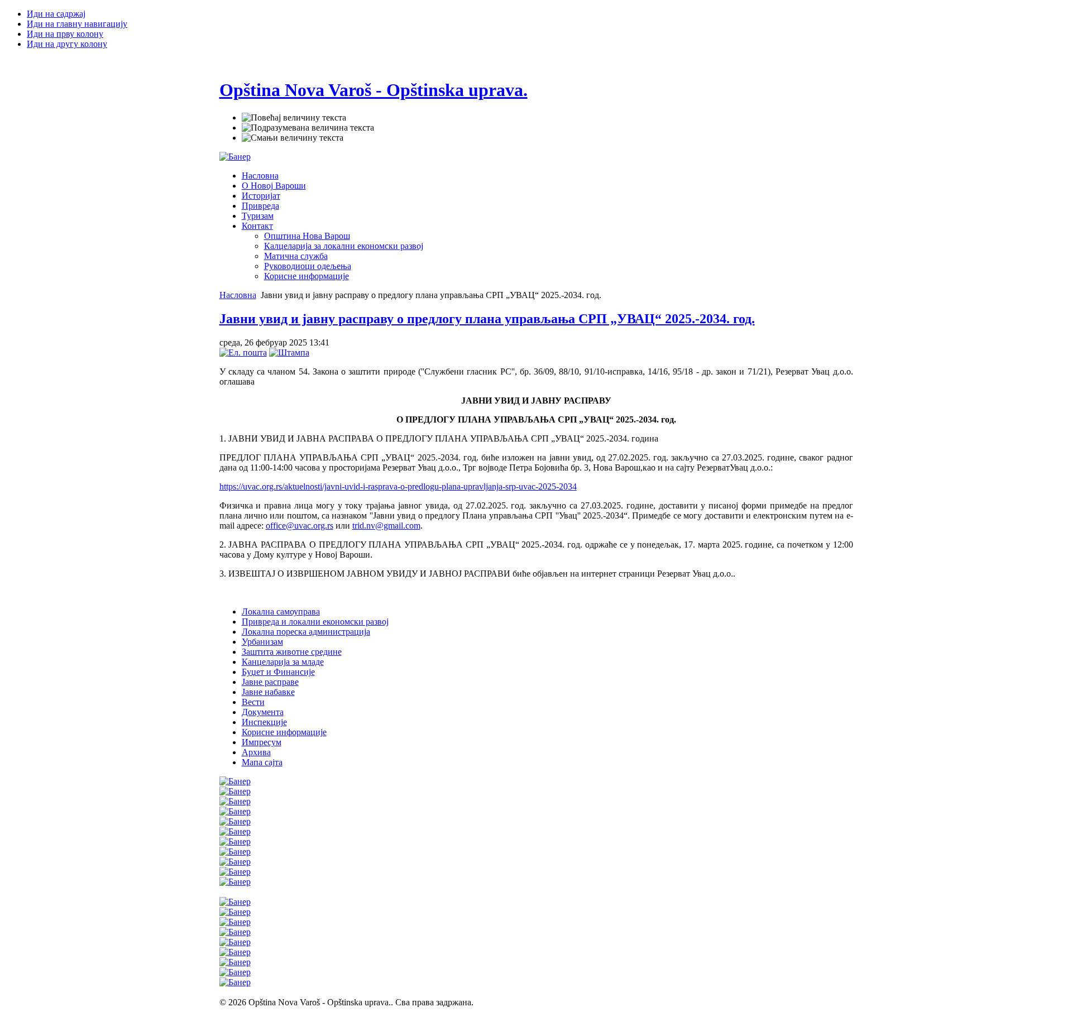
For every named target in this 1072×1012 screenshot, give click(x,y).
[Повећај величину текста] (294, 118)
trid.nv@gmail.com (386, 525)
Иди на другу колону (67, 44)
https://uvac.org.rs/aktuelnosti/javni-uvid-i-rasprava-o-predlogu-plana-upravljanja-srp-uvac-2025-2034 (398, 486)
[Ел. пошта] (243, 352)
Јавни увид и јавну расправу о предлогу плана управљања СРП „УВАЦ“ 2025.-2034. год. (487, 318)
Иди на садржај (56, 13)
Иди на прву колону (65, 34)
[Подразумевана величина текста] (308, 128)
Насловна (237, 295)
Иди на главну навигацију (77, 23)
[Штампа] (289, 352)
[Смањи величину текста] (292, 138)
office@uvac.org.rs (299, 525)
